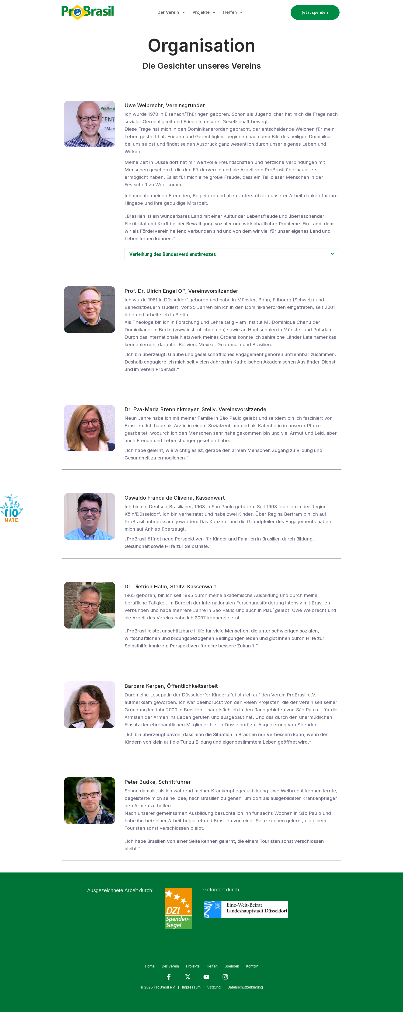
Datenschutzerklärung (245, 987)
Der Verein (168, 12)
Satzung (214, 987)
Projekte (201, 12)
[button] (232, 254)
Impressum (191, 987)
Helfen (230, 12)
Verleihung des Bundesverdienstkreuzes (172, 254)
